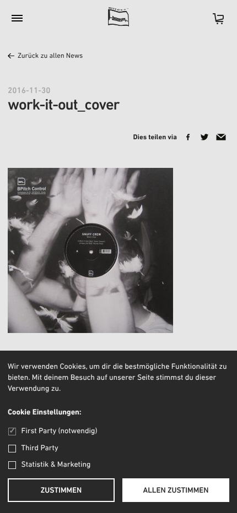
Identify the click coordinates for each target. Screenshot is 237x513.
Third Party (39, 448)
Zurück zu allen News (50, 56)
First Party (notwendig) (59, 431)
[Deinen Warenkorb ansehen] (213, 22)
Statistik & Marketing (56, 465)
